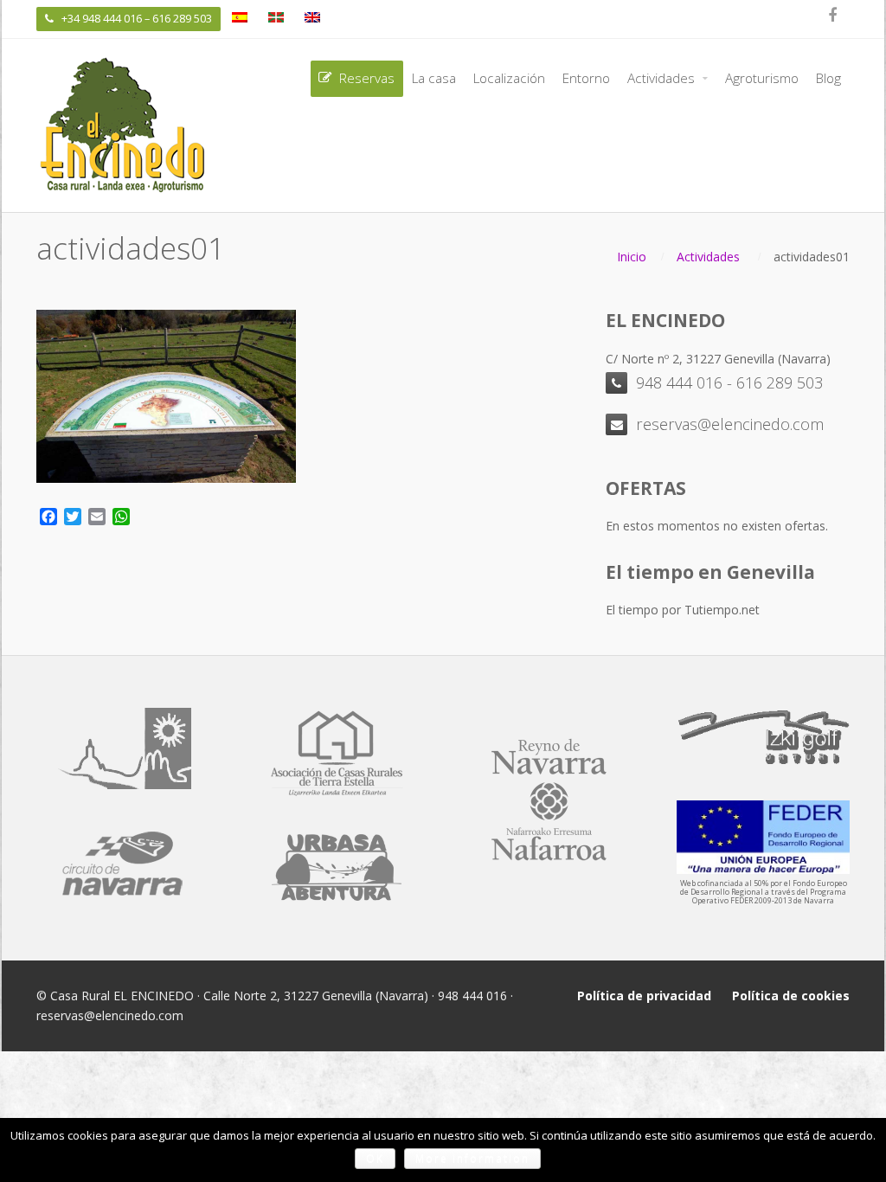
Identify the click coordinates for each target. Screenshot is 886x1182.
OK (375, 1158)
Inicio (631, 256)
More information (472, 1158)
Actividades (708, 256)
